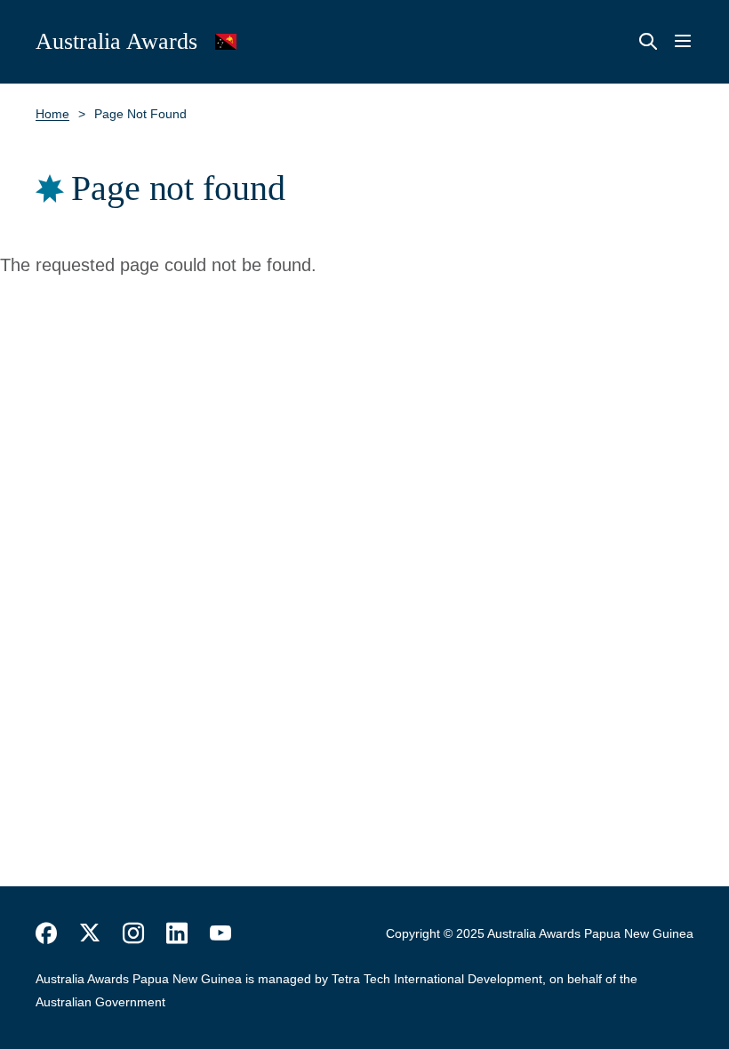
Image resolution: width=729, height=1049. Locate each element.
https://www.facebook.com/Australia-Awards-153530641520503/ (46, 933)
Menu (682, 41)
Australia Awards (116, 41)
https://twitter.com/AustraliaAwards (89, 933)
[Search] (648, 41)
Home (52, 114)
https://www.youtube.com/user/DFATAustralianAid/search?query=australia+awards (220, 933)
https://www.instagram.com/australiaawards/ (133, 933)
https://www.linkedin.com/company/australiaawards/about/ (177, 933)
